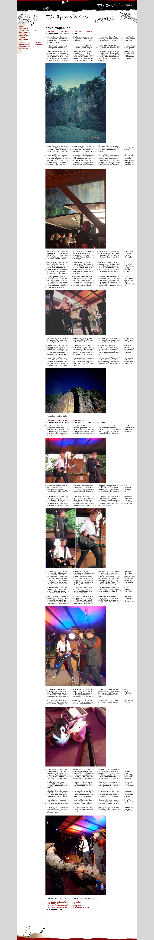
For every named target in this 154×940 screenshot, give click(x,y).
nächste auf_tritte (27, 30)
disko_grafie (25, 34)
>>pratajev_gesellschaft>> (31, 45)
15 (46, 919)
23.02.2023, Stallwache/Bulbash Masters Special (67, 907)
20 (46, 928)
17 (46, 922)
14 (46, 917)
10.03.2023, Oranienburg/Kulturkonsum (62, 904)
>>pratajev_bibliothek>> (30, 43)
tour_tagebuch (25, 32)
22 (46, 931)
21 (46, 929)
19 (46, 926)
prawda (22, 37)
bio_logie (23, 28)
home (21, 27)
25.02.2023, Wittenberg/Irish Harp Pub (63, 906)
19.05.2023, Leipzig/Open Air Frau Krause (64, 420)
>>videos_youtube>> (27, 46)
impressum (23, 39)
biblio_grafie (25, 36)
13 (46, 915)
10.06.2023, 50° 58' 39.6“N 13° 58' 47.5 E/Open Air (69, 31)
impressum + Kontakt (47, 939)
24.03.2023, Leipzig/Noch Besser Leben (63, 902)
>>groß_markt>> (25, 48)
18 (46, 924)
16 (46, 920)
